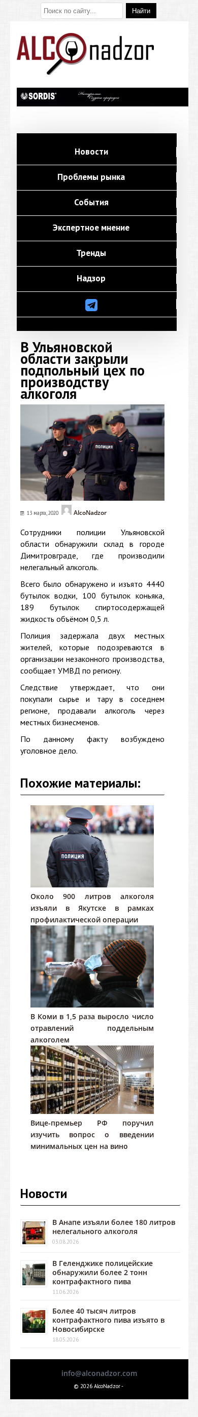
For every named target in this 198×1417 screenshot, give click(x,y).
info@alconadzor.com (99, 1373)
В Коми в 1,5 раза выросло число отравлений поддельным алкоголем (92, 1028)
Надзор (91, 279)
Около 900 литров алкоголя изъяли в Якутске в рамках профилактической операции (92, 907)
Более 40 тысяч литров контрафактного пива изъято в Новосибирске (108, 1320)
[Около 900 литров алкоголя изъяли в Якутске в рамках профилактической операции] (92, 884)
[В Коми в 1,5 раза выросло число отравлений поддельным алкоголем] (92, 1005)
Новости (91, 152)
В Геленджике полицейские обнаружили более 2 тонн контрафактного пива (102, 1272)
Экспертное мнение (91, 228)
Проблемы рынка (91, 177)
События (91, 203)
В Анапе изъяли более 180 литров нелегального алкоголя (113, 1226)
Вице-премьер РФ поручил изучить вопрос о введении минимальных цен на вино (92, 1134)
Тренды (91, 253)
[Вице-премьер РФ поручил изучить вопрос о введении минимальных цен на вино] (92, 1111)
